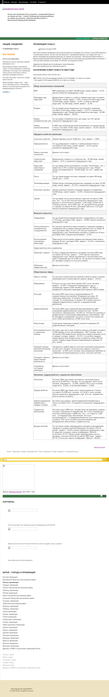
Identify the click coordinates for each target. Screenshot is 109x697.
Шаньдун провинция (11, 638)
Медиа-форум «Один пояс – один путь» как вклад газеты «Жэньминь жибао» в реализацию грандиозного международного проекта (16, 85)
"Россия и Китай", (15, 492)
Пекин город (7, 657)
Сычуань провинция (11, 601)
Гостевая (33, 2)
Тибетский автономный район (14, 604)
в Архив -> (6, 92)
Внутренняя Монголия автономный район (19, 580)
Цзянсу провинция (10, 630)
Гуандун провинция (10, 585)
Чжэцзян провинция (10, 635)
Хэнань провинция (10, 622)
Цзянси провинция (10, 627)
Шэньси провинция (10, 643)
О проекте (42, 2)
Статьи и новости (99, 38)
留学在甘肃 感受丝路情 (11, 59)
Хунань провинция (10, 614)
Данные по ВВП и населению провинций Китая (21, 649)
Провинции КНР (32, 451)
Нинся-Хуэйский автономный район (17, 596)
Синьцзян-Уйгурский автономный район (18, 598)
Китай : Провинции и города (16, 451)
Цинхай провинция (10, 633)
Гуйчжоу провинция (10, 590)
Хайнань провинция (10, 609)
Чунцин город (8, 662)
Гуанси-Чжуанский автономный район (18, 588)
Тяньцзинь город (9, 660)
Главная (6, 2)
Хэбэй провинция (9, 617)
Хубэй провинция (9, 611)
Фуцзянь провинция (10, 606)
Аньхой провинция (10, 577)
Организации (23, 2)
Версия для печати (99, 447)
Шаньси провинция (10, 641)
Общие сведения (83, 38)
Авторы (14, 2)
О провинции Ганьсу (11, 49)
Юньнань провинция (11, 646)
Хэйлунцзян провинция (12, 619)
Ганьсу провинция (45, 451)
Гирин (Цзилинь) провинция (14, 625)
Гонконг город (8, 655)
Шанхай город (8, 665)
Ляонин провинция (10, 593)
